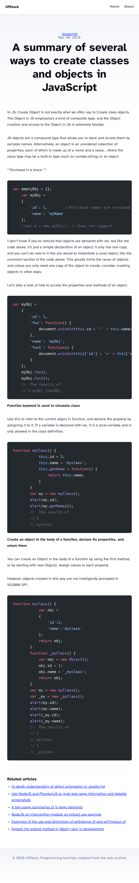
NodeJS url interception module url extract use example (56, 814)
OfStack (12, 7)
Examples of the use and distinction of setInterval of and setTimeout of (69, 822)
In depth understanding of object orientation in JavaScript (58, 787)
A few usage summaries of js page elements (47, 807)
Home (114, 7)
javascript (69, 34)
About (129, 7)
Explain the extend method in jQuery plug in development (58, 829)
